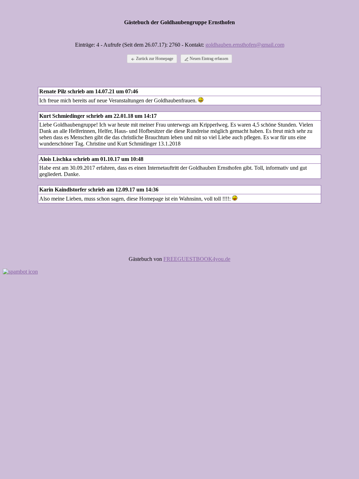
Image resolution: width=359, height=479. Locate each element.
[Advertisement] (179, 225)
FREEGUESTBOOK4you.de (196, 259)
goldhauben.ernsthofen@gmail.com (244, 45)
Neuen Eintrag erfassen (208, 58)
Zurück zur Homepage (154, 58)
